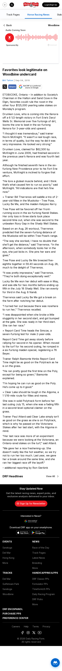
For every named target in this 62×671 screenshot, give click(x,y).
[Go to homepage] (31, 4)
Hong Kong (8, 557)
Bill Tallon (8, 80)
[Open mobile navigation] (5, 5)
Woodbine (8, 594)
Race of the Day (40, 547)
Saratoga (7, 547)
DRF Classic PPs (40, 578)
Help (26, 626)
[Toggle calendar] (12, 5)
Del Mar (7, 552)
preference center (15, 618)
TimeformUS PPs (41, 589)
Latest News (38, 557)
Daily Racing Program (43, 594)
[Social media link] (22, 633)
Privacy (46, 626)
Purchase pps (12, 613)
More (5, 563)
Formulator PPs (40, 584)
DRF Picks (37, 599)
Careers (16, 626)
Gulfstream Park (11, 584)
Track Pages (39, 552)
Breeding (37, 563)
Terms (35, 626)
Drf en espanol (13, 609)
